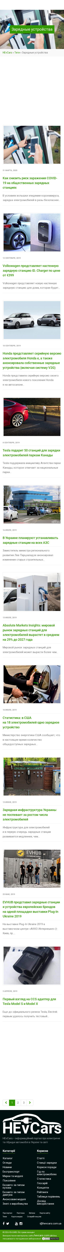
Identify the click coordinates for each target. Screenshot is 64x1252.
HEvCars (7, 52)
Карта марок (17, 1217)
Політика (21, 1213)
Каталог (8, 1158)
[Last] (30, 1103)
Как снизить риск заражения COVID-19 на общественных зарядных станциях (30, 182)
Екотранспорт (11, 1171)
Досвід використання (45, 1202)
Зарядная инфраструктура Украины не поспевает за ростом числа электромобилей (29, 814)
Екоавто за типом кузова (14, 1186)
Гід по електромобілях (47, 1173)
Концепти (43, 1187)
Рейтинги (42, 1192)
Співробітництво (34, 1217)
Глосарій (42, 1183)
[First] (6, 1103)
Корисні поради (46, 1167)
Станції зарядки (47, 1162)
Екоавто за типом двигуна (14, 1193)
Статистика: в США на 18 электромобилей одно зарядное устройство (31, 722)
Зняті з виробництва (15, 1203)
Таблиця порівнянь (48, 1196)
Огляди (7, 1162)
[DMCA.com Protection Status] (50, 1238)
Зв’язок (32, 1213)
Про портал (7, 1213)
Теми (5, 1217)
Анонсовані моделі (14, 1199)
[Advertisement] (32, 91)
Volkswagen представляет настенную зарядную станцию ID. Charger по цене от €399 (31, 270)
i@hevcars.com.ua (50, 1223)
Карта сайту (45, 1213)
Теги (17, 52)
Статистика (44, 1178)
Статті (40, 1158)
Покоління (9, 1180)
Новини (7, 1167)
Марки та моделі (13, 1176)
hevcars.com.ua (43, 1235)
